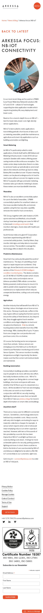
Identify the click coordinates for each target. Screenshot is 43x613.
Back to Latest (15, 31)
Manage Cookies (8, 494)
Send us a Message (33, 611)
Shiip (23, 325)
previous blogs (24, 399)
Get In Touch (10, 512)
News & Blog (13, 20)
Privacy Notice (7, 486)
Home (4, 20)
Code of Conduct (8, 498)
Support (5, 506)
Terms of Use (6, 502)
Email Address (9, 573)
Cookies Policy (7, 490)
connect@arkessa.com (23, 459)
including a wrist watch (21, 224)
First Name (7, 580)
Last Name (7, 588)
